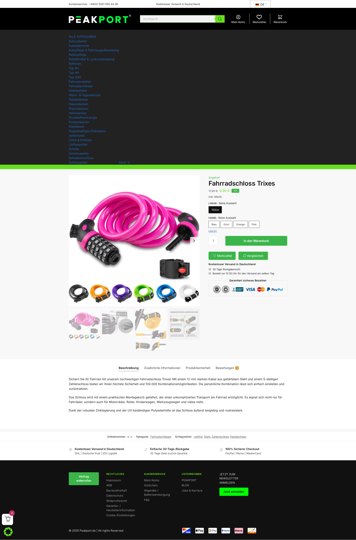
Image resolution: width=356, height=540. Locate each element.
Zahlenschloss (220, 436)
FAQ (146, 500)
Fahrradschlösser (160, 436)
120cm (215, 209)
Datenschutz (114, 495)
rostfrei (198, 436)
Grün (226, 224)
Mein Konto (238, 22)
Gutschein (151, 485)
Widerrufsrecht (116, 501)
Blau (214, 224)
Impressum (113, 480)
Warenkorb (280, 22)
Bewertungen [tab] (227, 368)
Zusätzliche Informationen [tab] (162, 368)
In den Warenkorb (256, 241)
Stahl (207, 436)
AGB (109, 485)
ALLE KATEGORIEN (82, 37)
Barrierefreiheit (116, 490)
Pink (254, 224)
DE (261, 4)
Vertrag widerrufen (83, 479)
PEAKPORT (189, 480)
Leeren (213, 230)
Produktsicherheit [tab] (198, 368)
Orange (240, 224)
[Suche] (220, 19)
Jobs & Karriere (192, 490)
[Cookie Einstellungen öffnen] (8, 535)
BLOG (185, 485)
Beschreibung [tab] (129, 368)
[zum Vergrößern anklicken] (134, 240)
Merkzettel (259, 22)
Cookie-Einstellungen (120, 515)
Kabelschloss (238, 436)
